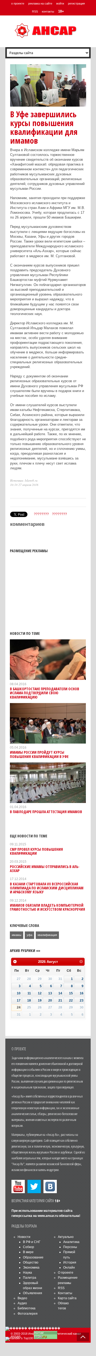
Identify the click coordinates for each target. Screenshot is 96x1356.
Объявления (32, 1293)
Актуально (66, 1237)
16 (81, 993)
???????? (41, 514)
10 (19, 993)
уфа (29, 935)
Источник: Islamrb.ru (24, 480)
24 (19, 1007)
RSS (35, 11)
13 (50, 993)
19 (40, 1000)
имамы (16, 935)
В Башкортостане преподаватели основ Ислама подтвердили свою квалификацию (44, 693)
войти (60, 3)
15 (71, 993)
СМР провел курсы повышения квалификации (36, 851)
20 (50, 1000)
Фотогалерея (28, 1313)
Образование (33, 1257)
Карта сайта (67, 1298)
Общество (30, 1262)
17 (19, 1000)
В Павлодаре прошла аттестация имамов (46, 811)
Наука (27, 1272)
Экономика (31, 1267)
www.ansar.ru (48, 1216)
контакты (48, 11)
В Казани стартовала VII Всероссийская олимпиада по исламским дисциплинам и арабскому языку (46, 888)
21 (60, 1000)
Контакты (65, 1293)
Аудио (22, 1303)
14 (60, 993)
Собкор (28, 1247)
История (69, 1262)
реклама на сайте (40, 3)
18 (29, 1000)
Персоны (70, 1247)
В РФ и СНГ (32, 1242)
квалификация (47, 935)
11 (29, 993)
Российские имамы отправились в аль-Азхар (44, 868)
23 (81, 1000)
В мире (28, 1252)
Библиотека (26, 1308)
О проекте (65, 1272)
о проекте (17, 3)
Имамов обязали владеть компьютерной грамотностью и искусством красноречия (47, 907)
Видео (22, 1298)
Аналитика (71, 1242)
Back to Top (83, 1337)
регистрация (76, 3)
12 (40, 993)
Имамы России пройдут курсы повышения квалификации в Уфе (39, 754)
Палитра (29, 1278)
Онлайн (69, 1267)
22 (71, 1000)
